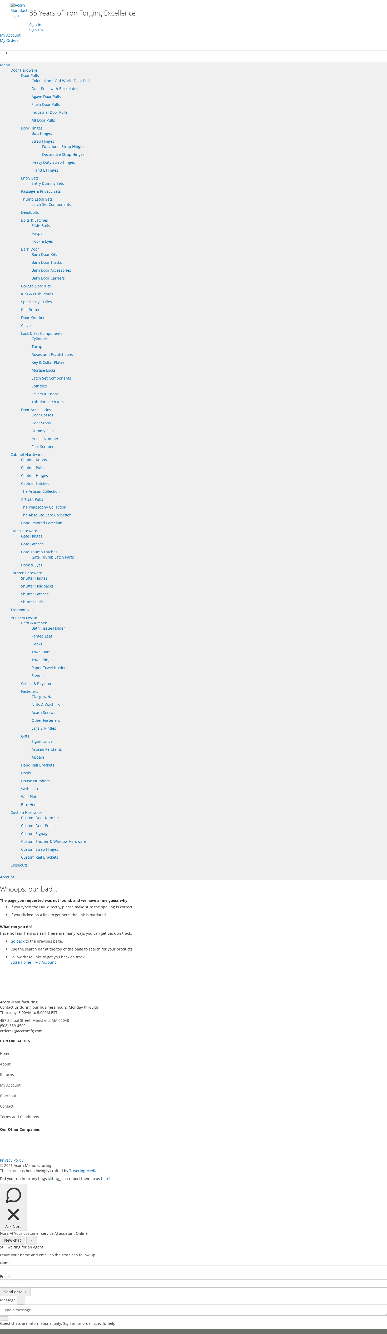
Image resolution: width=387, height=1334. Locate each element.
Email (5, 1276)
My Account (10, 35)
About (5, 1064)
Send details (15, 1291)
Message (8, 1299)
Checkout (8, 1095)
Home (5, 1053)
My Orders (9, 40)
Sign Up (36, 29)
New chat (12, 1240)
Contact (6, 1106)
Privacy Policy (11, 1160)
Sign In (35, 24)
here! (105, 1178)
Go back (17, 941)
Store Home (21, 962)
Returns (7, 1074)
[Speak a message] (21, 1300)
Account (7, 876)
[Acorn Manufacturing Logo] (20, 16)
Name (5, 1262)
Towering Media (83, 1170)
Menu (5, 64)
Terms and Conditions (19, 1116)
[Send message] (4, 1318)
